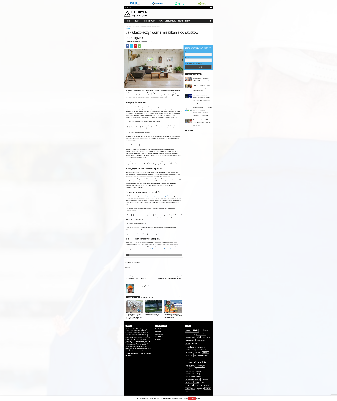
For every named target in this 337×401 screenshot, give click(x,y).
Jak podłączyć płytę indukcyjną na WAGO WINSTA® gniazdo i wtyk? (201, 79)
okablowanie (199, 369)
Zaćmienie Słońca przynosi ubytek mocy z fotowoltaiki (152, 315)
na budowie (191, 365)
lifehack (189, 355)
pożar (197, 374)
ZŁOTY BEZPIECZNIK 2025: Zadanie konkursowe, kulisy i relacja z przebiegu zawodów (202, 88)
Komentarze (127, 267)
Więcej (198, 399)
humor (194, 343)
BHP (195, 330)
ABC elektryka (159, 337)
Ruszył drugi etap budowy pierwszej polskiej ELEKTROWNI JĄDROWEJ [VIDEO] (173, 315)
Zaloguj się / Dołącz (130, 7)
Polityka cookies (159, 334)
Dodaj (187, 21)
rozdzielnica (192, 385)
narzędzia (202, 365)
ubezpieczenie (178, 254)
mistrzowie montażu (196, 362)
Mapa (161, 21)
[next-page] (181, 297)
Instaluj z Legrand (190, 350)
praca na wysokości (193, 376)
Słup (201, 385)
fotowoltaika (190, 340)
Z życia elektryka (149, 21)
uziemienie (206, 385)
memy (188, 359)
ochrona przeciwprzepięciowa (160, 254)
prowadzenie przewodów (193, 379)
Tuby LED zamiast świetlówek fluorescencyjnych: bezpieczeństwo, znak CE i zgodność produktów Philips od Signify (202, 99)
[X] (131, 46)
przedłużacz (189, 382)
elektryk (201, 337)
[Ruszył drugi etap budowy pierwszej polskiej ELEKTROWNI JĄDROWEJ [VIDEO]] (173, 306)
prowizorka (205, 379)
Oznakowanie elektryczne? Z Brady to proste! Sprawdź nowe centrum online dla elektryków (202, 122)
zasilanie (208, 388)
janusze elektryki (200, 349)
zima (187, 391)
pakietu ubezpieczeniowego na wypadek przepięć (154, 196)
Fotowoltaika (129, 312)
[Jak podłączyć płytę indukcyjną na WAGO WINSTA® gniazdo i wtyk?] (188, 79)
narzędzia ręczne (189, 368)
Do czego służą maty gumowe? (136, 278)
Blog (128, 21)
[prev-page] (179, 297)
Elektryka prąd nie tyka (134, 41)
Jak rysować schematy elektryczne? (170, 278)
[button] (211, 21)
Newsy (136, 21)
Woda (193, 388)
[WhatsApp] (139, 46)
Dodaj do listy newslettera (194, 63)
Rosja (202, 382)
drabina (206, 330)
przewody (197, 382)
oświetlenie (198, 371)
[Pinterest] (135, 46)
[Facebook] (208, 7)
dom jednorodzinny (134, 254)
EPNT (209, 337)
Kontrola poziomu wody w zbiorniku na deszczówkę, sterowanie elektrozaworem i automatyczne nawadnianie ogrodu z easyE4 (202, 111)
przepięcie (171, 254)
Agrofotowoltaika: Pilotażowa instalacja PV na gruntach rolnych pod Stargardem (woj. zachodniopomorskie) (134, 316)
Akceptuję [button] (192, 398)
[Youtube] (211, 7)
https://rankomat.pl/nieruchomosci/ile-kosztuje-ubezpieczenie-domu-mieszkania (154, 249)
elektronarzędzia (190, 337)
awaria (188, 330)
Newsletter (158, 331)
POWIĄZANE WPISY (133, 297)
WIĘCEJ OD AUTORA (147, 297)
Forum (180, 21)
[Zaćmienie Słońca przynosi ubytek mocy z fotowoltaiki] (153, 306)
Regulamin (158, 329)
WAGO (187, 388)
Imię (186, 51)
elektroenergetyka (192, 334)
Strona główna (128, 26)
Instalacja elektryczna (146, 254)
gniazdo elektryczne (201, 340)
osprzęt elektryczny (190, 371)
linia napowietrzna (201, 355)
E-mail (187, 57)
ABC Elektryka (170, 21)
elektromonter (204, 334)
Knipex (206, 349)
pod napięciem (190, 374)
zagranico (200, 388)
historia (188, 343)
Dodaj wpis (158, 339)
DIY (201, 330)
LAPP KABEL (205, 352)
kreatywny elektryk (193, 352)
